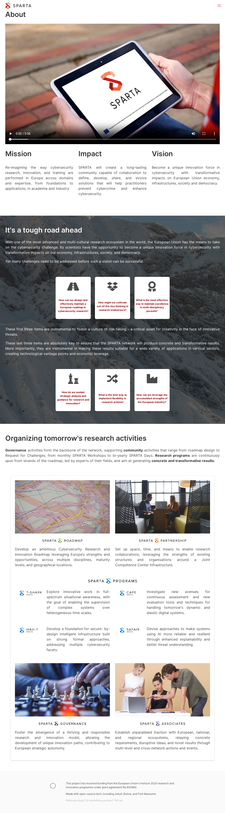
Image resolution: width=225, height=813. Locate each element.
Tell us (118, 800)
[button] (219, 5)
